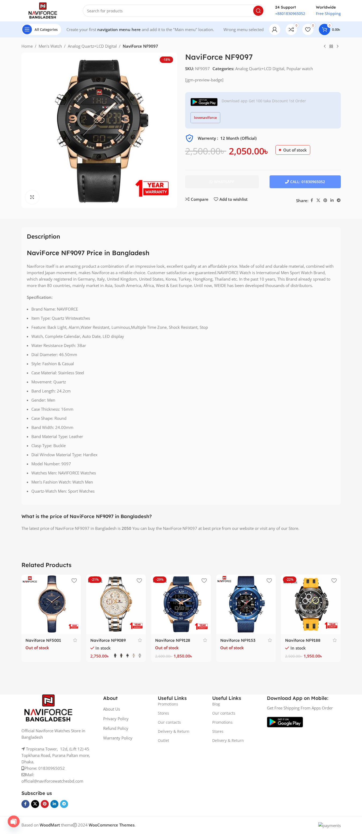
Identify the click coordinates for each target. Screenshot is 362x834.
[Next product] (337, 46)
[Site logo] (43, 10)
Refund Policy (115, 728)
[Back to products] (331, 46)
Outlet (163, 740)
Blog (216, 704)
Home (27, 46)
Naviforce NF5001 (43, 640)
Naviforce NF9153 (237, 640)
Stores (163, 713)
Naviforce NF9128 (172, 640)
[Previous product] (325, 46)
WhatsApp (224, 181)
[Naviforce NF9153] (246, 604)
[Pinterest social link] (325, 200)
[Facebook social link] (311, 200)
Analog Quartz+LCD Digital (92, 46)
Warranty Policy (117, 738)
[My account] (274, 29)
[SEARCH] (258, 11)
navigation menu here (119, 29)
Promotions (168, 704)
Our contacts (169, 722)
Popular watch (299, 68)
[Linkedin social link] (332, 200)
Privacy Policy (116, 718)
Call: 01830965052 (307, 181)
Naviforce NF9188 (302, 640)
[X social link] (318, 200)
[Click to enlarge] (32, 197)
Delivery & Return (173, 731)
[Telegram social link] (338, 200)
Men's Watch (50, 46)
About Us (111, 709)
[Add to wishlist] (74, 581)
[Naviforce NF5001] (51, 604)
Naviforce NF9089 (108, 640)
